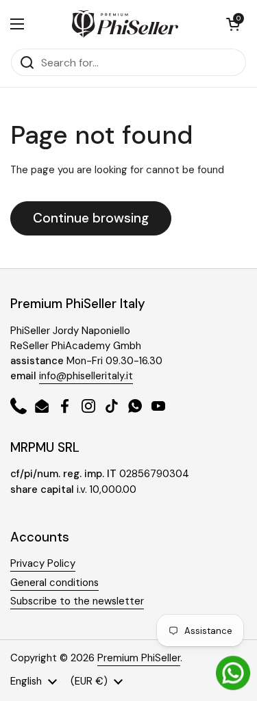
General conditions (54, 582)
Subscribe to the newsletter (77, 601)
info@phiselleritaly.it (86, 376)
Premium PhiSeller (138, 658)
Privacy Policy (42, 563)
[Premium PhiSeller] (125, 24)
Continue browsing (91, 218)
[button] (233, 24)
